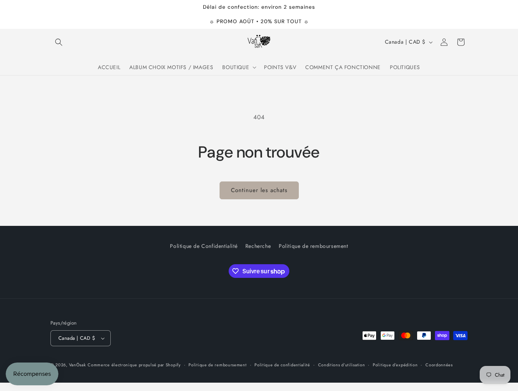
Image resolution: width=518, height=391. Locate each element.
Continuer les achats (259, 190)
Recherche (258, 246)
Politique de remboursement (313, 246)
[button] (58, 42)
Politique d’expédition (395, 365)
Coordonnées (439, 365)
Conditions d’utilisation (341, 365)
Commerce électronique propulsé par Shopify (134, 365)
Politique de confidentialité (282, 365)
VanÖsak (77, 365)
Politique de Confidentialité (203, 246)
